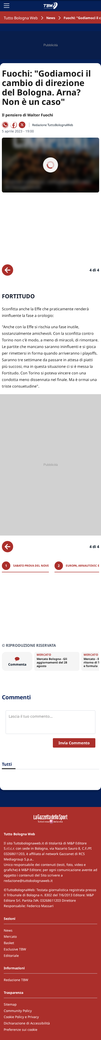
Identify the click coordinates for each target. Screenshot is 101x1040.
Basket (9, 943)
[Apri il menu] (6, 5)
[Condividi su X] (22, 125)
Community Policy (18, 1010)
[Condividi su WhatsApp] (5, 125)
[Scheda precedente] (7, 270)
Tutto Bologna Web (21, 17)
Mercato (10, 936)
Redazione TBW (16, 980)
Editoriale (11, 955)
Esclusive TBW (15, 949)
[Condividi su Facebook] (13, 125)
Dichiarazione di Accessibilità (27, 1023)
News (50, 18)
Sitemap (10, 1004)
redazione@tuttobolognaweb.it (28, 880)
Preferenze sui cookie (20, 1029)
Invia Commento (74, 742)
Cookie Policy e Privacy (21, 1017)
